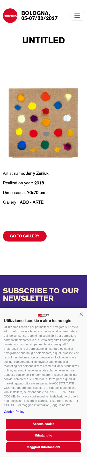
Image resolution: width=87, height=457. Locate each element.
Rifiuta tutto (43, 435)
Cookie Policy (14, 412)
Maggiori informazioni (43, 447)
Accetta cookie (43, 424)
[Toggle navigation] (77, 15)
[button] (81, 314)
